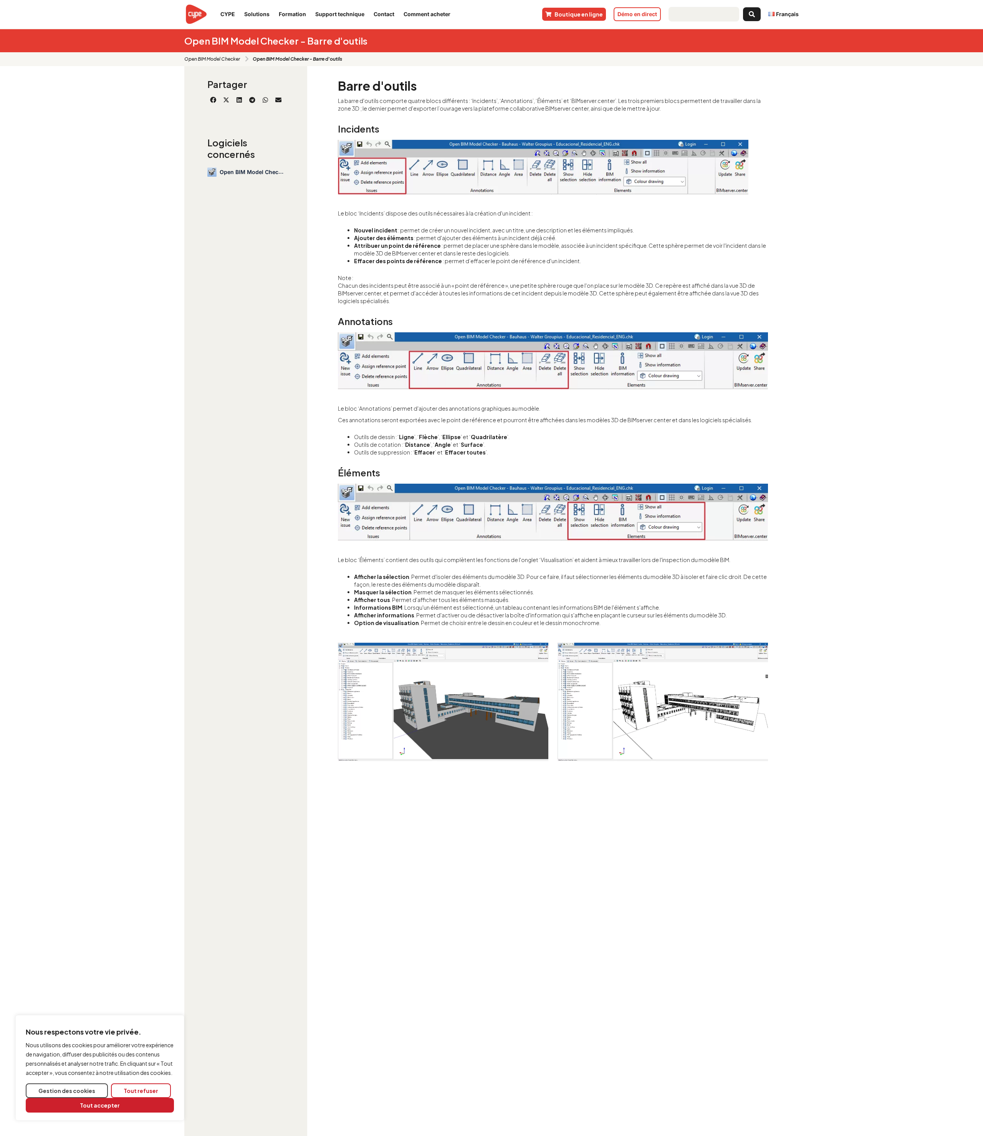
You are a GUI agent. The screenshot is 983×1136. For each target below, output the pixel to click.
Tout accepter (100, 1105)
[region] (99, 1068)
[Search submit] (752, 14)
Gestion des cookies (66, 1090)
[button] (213, 100)
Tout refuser (141, 1090)
